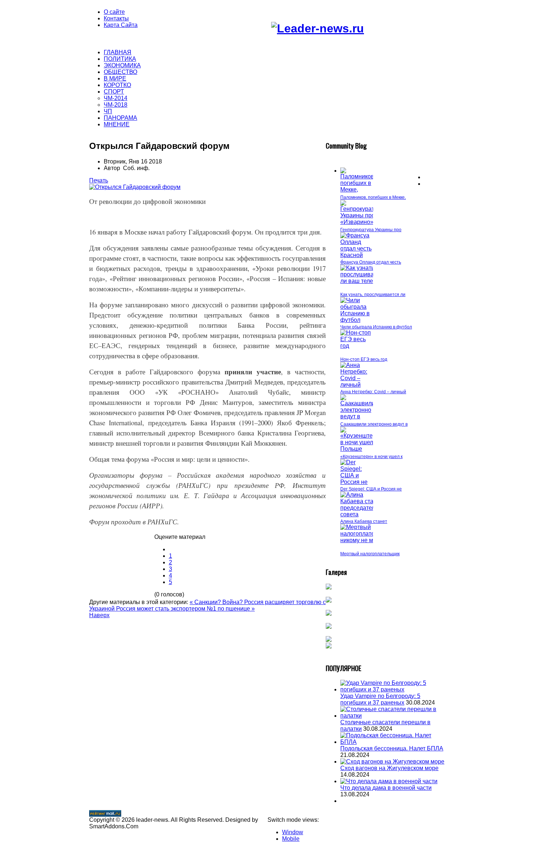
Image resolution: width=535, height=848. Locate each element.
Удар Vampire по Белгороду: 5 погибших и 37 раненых (380, 699)
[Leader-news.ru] (317, 28)
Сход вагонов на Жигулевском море (389, 768)
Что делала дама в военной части (386, 788)
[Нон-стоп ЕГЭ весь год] (356, 346)
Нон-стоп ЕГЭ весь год (363, 359)
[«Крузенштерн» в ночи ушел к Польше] (361, 449)
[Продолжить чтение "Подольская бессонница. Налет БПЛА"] (393, 742)
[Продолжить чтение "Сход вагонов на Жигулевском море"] (392, 761)
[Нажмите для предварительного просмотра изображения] (135, 187)
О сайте (114, 12)
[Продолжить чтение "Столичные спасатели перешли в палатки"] (393, 716)
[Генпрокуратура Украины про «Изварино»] (362, 222)
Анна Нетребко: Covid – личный (373, 391)
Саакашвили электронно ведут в (374, 424)
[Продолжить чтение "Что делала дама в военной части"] (388, 781)
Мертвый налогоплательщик (370, 553)
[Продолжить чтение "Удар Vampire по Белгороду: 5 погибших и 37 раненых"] (393, 689)
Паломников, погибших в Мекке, (373, 197)
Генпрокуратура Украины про (370, 229)
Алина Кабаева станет (363, 521)
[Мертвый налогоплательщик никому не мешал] (365, 540)
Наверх (99, 615)
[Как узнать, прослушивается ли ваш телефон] (362, 281)
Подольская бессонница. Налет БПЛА (391, 748)
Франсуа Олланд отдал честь (370, 262)
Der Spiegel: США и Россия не (371, 489)
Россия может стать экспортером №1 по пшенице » (185, 609)
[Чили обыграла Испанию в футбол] (356, 320)
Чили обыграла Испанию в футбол (376, 327)
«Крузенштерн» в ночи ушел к (371, 456)
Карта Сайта (121, 25)
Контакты (116, 18)
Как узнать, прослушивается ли (372, 294)
